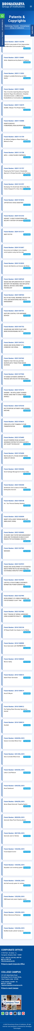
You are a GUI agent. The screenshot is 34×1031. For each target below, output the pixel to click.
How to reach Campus (10, 988)
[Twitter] (15, 1013)
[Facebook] (7, 1013)
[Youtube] (23, 1013)
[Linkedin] (19, 1013)
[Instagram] (11, 1013)
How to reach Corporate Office (13, 964)
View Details (27, 48)
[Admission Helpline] (3, 1013)
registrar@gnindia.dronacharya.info (11, 985)
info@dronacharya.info (8, 961)
